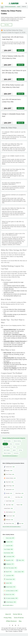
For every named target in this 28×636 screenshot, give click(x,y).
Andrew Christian (11, 478)
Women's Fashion (7, 440)
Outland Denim (8, 508)
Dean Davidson (8, 552)
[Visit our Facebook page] (9, 625)
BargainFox (9, 560)
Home (2, 6)
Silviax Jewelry (19, 571)
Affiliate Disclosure (11, 621)
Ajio (21, 523)
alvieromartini (10, 489)
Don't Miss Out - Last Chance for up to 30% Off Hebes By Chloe (14, 72)
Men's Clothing (7, 447)
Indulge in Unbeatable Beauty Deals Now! (13, 115)
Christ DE (9, 545)
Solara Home (10, 523)
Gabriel (9, 583)
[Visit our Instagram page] (18, 625)
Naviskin (9, 493)
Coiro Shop (19, 497)
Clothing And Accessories (10, 6)
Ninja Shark (9, 481)
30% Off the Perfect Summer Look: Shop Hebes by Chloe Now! (13, 86)
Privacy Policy (8, 617)
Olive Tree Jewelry (11, 567)
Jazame (7, 497)
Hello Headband (10, 512)
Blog (20, 621)
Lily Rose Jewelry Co (11, 590)
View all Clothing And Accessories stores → (12, 526)
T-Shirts (14, 447)
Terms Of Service (19, 617)
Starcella (9, 541)
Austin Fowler (10, 500)
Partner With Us (17, 614)
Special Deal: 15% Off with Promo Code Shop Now (12, 38)
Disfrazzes (9, 519)
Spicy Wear (9, 504)
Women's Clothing (17, 440)
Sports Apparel (7, 450)
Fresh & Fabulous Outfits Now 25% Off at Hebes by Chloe (13, 57)
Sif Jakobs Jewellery (11, 598)
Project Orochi (10, 515)
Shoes (11, 443)
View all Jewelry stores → (8, 605)
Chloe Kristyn (19, 493)
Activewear (17, 443)
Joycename (9, 575)
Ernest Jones (10, 538)
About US (8, 614)
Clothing (20, 450)
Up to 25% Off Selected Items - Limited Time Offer (12, 101)
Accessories (16, 453)
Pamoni (19, 504)
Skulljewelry (9, 564)
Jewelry (18, 6)
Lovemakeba (10, 556)
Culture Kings (10, 485)
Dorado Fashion (10, 586)
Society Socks (10, 466)
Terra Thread (10, 474)
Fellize (21, 560)
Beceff (8, 571)
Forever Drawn (10, 579)
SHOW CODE (20, 50)
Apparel (14, 450)
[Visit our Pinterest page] (15, 625)
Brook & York (10, 594)
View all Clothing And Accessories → (10, 455)
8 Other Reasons (11, 602)
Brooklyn (9, 470)
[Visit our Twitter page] (12, 625)
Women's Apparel (7, 453)
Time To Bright (8, 549)
